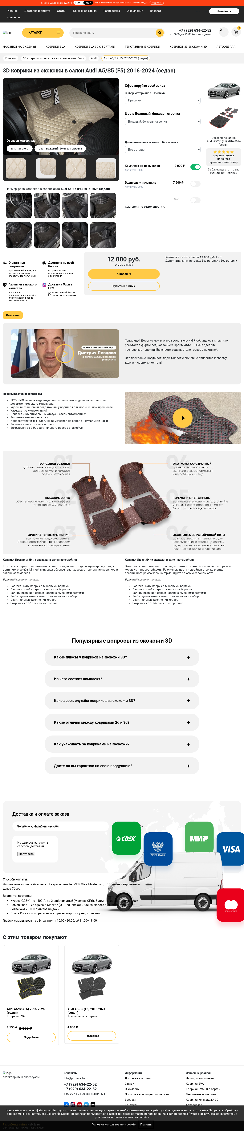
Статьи (61, 11)
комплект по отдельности (143, 206)
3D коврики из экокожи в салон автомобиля (53, 58)
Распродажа (112, 11)
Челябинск (224, 11)
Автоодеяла (226, 46)
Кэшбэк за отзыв (85, 11)
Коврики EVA (55, 46)
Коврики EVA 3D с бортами (95, 46)
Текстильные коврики (142, 46)
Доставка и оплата (37, 11)
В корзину (124, 274)
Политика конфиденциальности (147, 1094)
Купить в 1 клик (123, 286)
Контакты (13, 17)
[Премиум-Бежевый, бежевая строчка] (16, 168)
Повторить (26, 854)
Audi (94, 58)
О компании (135, 11)
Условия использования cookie (114, 1124)
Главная (12, 11)
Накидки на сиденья (19, 46)
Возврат (155, 11)
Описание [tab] (12, 315)
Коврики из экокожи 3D (188, 46)
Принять (146, 1124)
